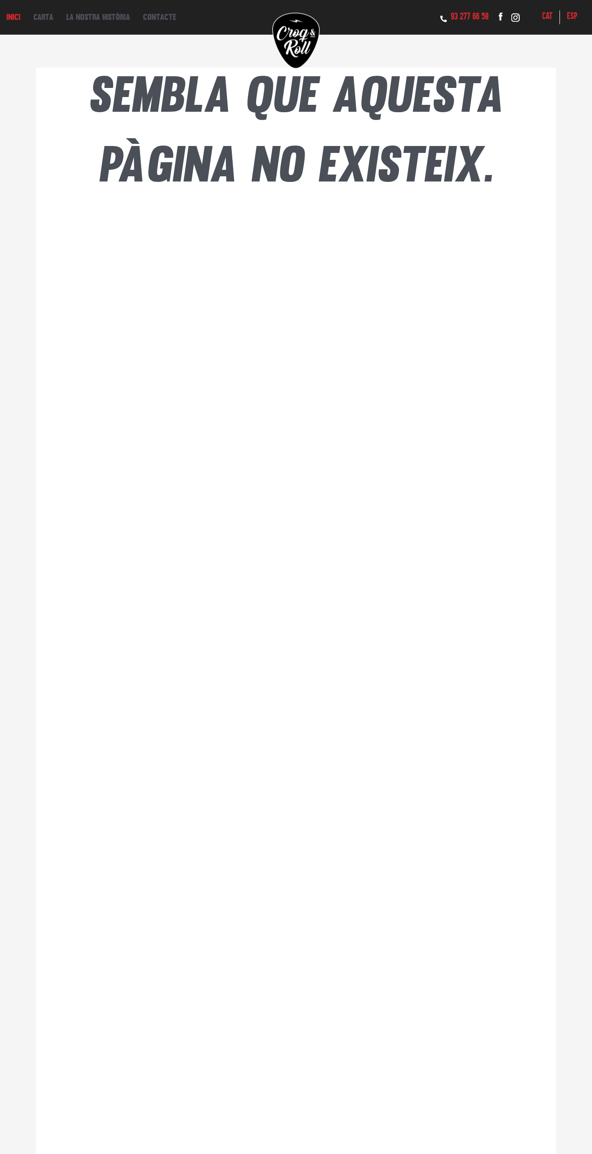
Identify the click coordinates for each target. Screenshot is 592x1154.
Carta (43, 17)
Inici (13, 17)
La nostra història (98, 17)
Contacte (159, 17)
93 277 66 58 (469, 17)
